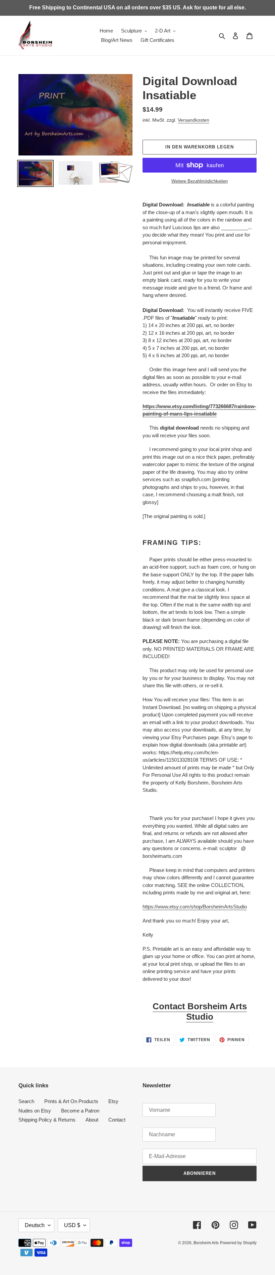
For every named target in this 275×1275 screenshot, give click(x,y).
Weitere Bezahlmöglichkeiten (199, 181)
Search (26, 1101)
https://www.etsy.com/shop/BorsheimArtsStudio (195, 906)
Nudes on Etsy (34, 1110)
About (92, 1120)
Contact (116, 1120)
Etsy (113, 1101)
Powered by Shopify (238, 1242)
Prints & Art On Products (71, 1101)
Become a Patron (80, 1110)
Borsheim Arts (206, 1242)
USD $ (72, 1225)
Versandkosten (193, 120)
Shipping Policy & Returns (46, 1120)
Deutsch (35, 1225)
